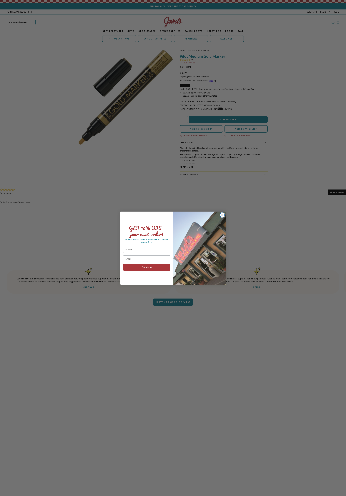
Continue (147, 267)
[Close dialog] (222, 215)
